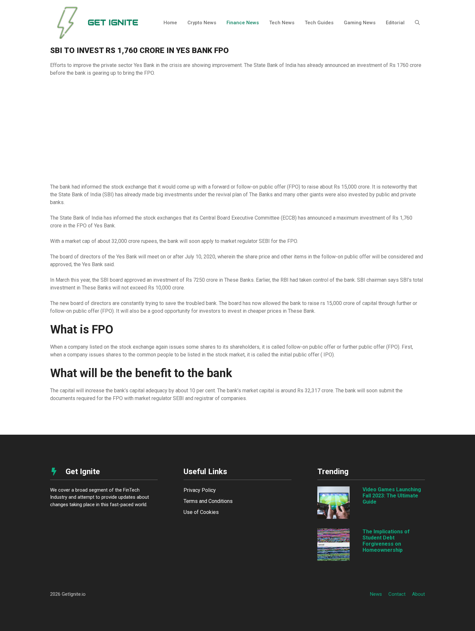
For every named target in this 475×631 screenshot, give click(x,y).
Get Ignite (113, 22)
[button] (417, 23)
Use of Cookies (201, 512)
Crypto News (201, 23)
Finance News (243, 23)
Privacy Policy (200, 490)
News (376, 594)
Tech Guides (319, 23)
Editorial (395, 23)
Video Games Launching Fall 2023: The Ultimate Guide (392, 495)
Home (170, 23)
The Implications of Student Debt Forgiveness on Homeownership (386, 540)
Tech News (281, 23)
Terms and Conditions (208, 501)
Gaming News (359, 23)
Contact (397, 594)
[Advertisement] (237, 130)
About (418, 594)
